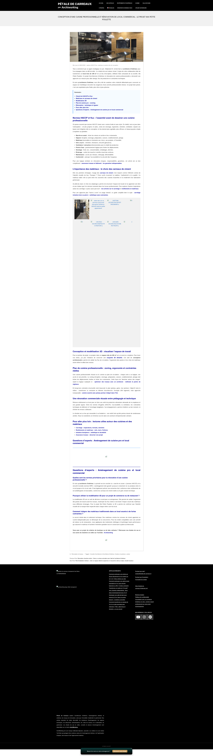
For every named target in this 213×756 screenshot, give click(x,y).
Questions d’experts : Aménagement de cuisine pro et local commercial (99, 110)
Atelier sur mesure (141, 8)
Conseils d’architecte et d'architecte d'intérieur (102, 554)
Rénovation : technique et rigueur (87, 105)
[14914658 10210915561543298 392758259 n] (114, 222)
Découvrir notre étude (119, 751)
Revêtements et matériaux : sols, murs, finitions (92, 430)
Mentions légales (139, 594)
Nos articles (110, 3)
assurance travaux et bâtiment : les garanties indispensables (102, 163)
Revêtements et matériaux (124, 3)
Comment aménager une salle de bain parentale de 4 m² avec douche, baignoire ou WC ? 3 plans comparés (119, 583)
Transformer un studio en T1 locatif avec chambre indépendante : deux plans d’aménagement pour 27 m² (118, 590)
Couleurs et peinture (120, 554)
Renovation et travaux (77, 554)
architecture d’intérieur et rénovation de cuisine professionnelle (110, 76)
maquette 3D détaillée (114, 357)
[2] (131, 222)
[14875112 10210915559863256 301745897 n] (81, 200)
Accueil (101, 3)
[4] (131, 200)
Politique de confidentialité (142, 597)
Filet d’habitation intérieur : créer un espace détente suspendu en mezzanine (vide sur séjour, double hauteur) (104, 561)
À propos (101, 8)
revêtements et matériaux (130, 189)
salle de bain (146, 3)
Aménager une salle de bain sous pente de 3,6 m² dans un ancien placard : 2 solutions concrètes (118, 597)
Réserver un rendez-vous (124, 8)
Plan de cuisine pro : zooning (85, 103)
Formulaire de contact (141, 579)
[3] (82, 222)
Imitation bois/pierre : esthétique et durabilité (91, 432)
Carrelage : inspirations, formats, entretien (90, 427)
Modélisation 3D (81, 100)
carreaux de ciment (106, 173)
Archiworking (108, 532)
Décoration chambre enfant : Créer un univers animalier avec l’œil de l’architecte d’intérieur (101, 558)
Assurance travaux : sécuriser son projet (89, 435)
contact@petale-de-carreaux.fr (143, 573)
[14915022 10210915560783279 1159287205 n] (98, 222)
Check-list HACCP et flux (84, 96)
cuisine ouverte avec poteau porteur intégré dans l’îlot (100, 393)
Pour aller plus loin (82, 107)
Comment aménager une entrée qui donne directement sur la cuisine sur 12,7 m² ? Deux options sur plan (118, 576)
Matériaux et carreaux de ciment (86, 98)
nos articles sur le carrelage (110, 189)
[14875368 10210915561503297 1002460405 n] (114, 200)
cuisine (137, 3)
